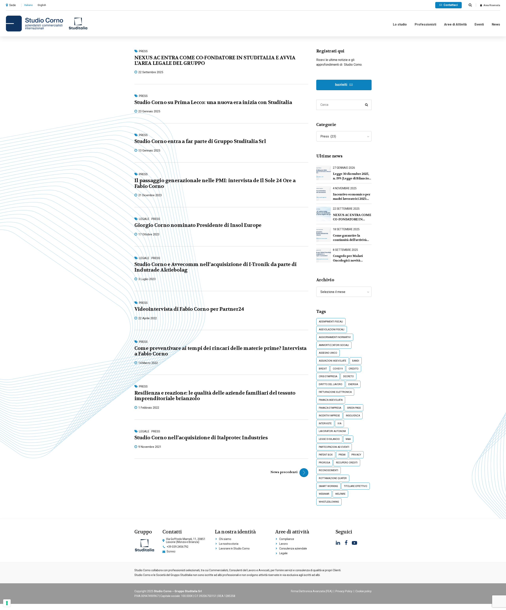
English (42, 5)
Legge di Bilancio (329, 439)
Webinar (324, 494)
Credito (354, 368)
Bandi (355, 360)
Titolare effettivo (355, 486)
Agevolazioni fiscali (331, 329)
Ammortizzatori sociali (334, 345)
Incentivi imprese (329, 415)
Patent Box (326, 454)
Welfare (340, 494)
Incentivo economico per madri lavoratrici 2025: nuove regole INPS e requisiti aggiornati (351, 196)
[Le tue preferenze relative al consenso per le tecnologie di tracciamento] (7, 603)
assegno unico (328, 352)
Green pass (354, 407)
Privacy (356, 454)
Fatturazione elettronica (335, 392)
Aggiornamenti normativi (335, 337)
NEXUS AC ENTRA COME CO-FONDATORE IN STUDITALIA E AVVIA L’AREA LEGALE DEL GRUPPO (214, 60)
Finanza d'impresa (330, 407)
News (496, 24)
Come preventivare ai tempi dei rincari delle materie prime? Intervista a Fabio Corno (220, 351)
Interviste (325, 423)
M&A (348, 439)
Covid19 (338, 368)
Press (143, 51)
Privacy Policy (343, 591)
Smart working (328, 486)
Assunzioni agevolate (332, 360)
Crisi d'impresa (328, 376)
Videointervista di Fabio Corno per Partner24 (189, 309)
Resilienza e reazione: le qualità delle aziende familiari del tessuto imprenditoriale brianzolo (214, 396)
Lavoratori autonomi (332, 431)
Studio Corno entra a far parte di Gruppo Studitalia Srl (200, 141)
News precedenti (283, 472)
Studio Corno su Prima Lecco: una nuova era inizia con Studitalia (213, 102)
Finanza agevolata (331, 400)
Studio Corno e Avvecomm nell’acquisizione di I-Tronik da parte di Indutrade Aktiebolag (215, 267)
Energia (353, 384)
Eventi (479, 24)
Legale (144, 219)
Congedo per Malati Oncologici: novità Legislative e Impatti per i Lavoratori (352, 258)
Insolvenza (353, 415)
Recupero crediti (347, 462)
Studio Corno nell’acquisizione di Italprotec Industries (201, 437)
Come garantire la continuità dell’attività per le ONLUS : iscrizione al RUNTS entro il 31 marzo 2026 (351, 237)
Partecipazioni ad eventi (334, 447)
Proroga (324, 462)
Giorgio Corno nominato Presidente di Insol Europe (197, 225)
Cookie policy (363, 591)
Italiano (28, 5)
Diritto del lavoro (330, 384)
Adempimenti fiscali (331, 321)
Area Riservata (491, 5)
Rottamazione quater (333, 478)
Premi (342, 454)
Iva (339, 423)
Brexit (323, 368)
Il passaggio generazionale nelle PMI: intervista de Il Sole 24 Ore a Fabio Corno (214, 183)
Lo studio (400, 24)
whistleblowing (329, 501)
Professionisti (425, 24)
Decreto (348, 376)
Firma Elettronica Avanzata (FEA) (311, 591)
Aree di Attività (455, 24)
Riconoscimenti (328, 470)
